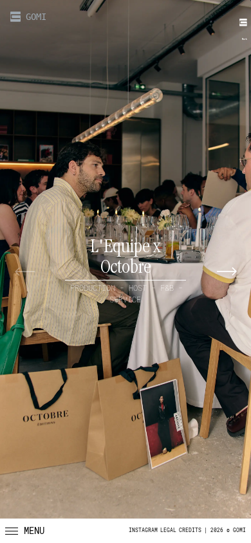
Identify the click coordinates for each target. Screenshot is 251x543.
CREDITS (190, 530)
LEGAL (168, 530)
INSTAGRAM (143, 530)
